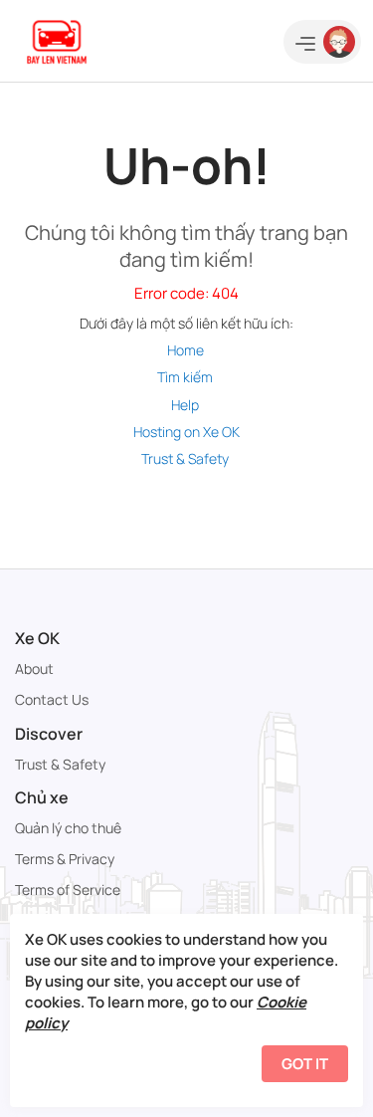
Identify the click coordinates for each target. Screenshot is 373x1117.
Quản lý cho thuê (68, 827)
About (34, 668)
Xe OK (37, 638)
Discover (49, 734)
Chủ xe (42, 797)
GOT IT (304, 1063)
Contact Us (52, 699)
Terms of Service (67, 889)
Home (185, 349)
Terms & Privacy (64, 858)
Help (185, 404)
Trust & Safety (185, 458)
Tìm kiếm (185, 376)
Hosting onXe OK (186, 431)
